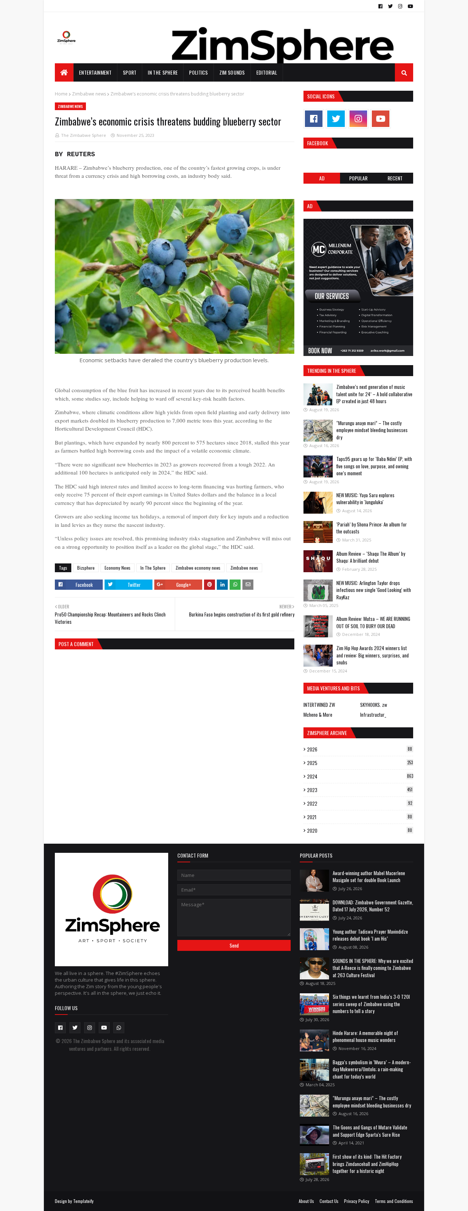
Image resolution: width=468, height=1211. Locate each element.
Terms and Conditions (394, 1201)
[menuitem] (64, 72)
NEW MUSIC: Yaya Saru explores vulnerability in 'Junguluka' (365, 498)
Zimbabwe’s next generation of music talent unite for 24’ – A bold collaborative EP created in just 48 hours (374, 394)
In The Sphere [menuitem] (163, 72)
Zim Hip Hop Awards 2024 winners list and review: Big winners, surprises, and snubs (372, 655)
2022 (359, 803)
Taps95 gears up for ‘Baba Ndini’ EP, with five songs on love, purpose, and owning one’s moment (374, 466)
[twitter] (390, 6)
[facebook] (380, 6)
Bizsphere (86, 568)
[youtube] (409, 6)
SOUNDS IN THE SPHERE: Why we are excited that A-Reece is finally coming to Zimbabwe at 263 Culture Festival (373, 968)
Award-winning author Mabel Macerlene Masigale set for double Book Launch (369, 876)
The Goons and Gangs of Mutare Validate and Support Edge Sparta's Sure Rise (370, 1131)
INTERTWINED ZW (319, 704)
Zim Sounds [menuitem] (232, 72)
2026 (359, 749)
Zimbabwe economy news (198, 568)
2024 (360, 776)
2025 (360, 762)
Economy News (118, 568)
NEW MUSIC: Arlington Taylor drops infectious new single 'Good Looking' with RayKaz (373, 590)
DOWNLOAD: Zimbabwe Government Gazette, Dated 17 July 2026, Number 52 (373, 906)
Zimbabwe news (89, 94)
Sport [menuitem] (130, 72)
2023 (359, 790)
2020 (359, 830)
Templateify (83, 1201)
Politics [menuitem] (198, 72)
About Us (306, 1201)
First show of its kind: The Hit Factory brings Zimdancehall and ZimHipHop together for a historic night (367, 1163)
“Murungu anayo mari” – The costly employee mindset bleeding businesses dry (372, 430)
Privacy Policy (356, 1201)
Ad (322, 178)
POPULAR (358, 178)
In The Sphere (153, 568)
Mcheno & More (317, 714)
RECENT (395, 178)
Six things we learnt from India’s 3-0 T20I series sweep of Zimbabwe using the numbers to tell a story (371, 1004)
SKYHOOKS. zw (373, 704)
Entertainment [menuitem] (95, 72)
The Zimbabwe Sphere (83, 135)
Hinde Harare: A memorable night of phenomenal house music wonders (365, 1036)
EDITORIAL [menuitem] (267, 72)
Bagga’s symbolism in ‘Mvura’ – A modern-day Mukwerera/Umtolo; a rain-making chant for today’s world (372, 1069)
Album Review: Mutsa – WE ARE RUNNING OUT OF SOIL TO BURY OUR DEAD (373, 622)
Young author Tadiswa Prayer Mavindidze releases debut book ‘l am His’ (370, 935)
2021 (359, 817)
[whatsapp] (118, 1027)
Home (61, 94)
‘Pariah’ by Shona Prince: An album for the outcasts (371, 528)
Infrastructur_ (373, 714)
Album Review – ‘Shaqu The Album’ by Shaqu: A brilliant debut (370, 557)
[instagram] (400, 6)
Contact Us (329, 1201)
